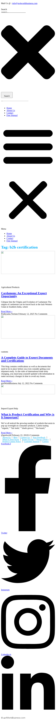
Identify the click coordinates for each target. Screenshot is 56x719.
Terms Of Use (28, 439)
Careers (45, 441)
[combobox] (13, 12)
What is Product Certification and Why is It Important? (27, 416)
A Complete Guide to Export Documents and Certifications (27, 359)
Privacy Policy (42, 439)
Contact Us (25, 437)
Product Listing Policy (11, 441)
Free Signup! (12, 115)
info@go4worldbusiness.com (24, 3)
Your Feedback (39, 437)
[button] (28, 174)
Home (9, 108)
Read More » (6, 311)
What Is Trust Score (10, 439)
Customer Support (31, 441)
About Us (11, 110)
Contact (10, 113)
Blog (15, 437)
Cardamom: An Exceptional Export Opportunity (24, 294)
